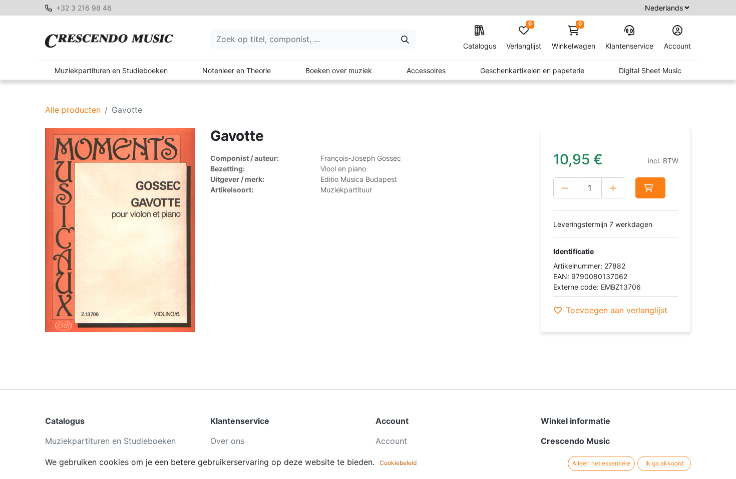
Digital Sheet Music (650, 70)
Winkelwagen (573, 38)
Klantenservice (629, 46)
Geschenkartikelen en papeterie (532, 70)
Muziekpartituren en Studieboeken (111, 70)
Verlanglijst (523, 38)
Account (677, 46)
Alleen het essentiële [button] (601, 463)
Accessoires (426, 70)
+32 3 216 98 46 (84, 8)
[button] (650, 187)
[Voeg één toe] (613, 187)
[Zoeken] (405, 39)
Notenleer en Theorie (236, 70)
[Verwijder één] (565, 187)
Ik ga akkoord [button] (664, 463)
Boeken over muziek (338, 70)
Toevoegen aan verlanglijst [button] (616, 310)
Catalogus (479, 46)
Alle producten (73, 110)
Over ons (227, 441)
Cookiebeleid (398, 462)
